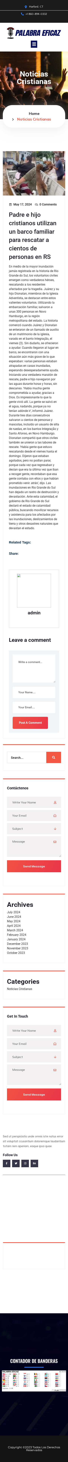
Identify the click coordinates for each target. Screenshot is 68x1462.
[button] (34, 44)
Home (34, 113)
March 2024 (15, 930)
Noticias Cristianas (19, 989)
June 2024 (14, 917)
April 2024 (14, 926)
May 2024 (13, 921)
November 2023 (17, 948)
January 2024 (16, 939)
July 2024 (13, 912)
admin (34, 612)
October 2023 (16, 953)
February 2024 (16, 935)
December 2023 (17, 944)
